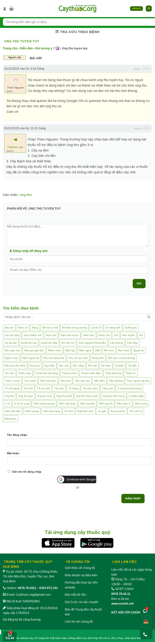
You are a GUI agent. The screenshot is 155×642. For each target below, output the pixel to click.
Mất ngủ (70, 350)
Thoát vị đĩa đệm (91, 373)
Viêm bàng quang (44, 403)
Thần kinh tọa (113, 373)
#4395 (146, 128)
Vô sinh (68, 411)
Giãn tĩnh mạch (69, 335)
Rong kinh (98, 357)
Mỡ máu (109, 350)
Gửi (139, 283)
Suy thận (49, 365)
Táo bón (59, 388)
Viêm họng (140, 403)
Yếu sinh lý (135, 411)
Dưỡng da (131, 327)
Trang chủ (10, 48)
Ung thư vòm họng (113, 395)
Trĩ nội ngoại (12, 388)
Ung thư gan (25, 395)
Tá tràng (73, 388)
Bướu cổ (23, 327)
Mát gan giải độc (34, 350)
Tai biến (119, 365)
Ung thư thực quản (87, 395)
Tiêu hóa (65, 380)
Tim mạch (30, 380)
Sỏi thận (106, 365)
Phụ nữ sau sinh (78, 357)
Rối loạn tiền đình (15, 365)
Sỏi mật (92, 365)
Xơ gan (102, 411)
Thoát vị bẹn (69, 373)
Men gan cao (12, 350)
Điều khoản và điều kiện (81, 575)
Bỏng (35, 327)
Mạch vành (54, 350)
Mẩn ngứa (85, 350)
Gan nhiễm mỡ (33, 335)
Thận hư (131, 373)
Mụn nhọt (123, 350)
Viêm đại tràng (51, 411)
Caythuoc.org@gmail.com (33, 594)
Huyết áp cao (29, 342)
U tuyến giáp (136, 395)
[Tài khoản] (5, 8)
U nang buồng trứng (129, 388)
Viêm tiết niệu (13, 411)
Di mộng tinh (113, 327)
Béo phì (9, 327)
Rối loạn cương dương (121, 357)
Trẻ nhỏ (28, 388)
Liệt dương (116, 342)
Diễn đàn (26, 48)
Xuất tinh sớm (85, 411)
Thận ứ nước (12, 380)
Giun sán (51, 335)
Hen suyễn (128, 335)
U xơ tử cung (21, 403)
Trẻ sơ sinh (43, 388)
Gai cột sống (12, 335)
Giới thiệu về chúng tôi (80, 567)
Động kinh (11, 418)
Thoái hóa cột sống (46, 373)
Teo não (9, 373)
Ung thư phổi (64, 395)
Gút (116, 335)
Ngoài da (138, 350)
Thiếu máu (24, 373)
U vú (7, 403)
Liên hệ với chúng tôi (79, 621)
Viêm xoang (32, 411)
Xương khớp (117, 411)
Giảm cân (104, 335)
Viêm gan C (123, 403)
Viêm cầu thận (67, 403)
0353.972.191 (48, 588)
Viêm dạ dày (87, 403)
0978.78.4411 (27, 588)
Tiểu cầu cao (82, 380)
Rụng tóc (34, 365)
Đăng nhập (133, 498)
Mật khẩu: (13, 453)
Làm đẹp (132, 342)
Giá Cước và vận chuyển (81, 602)
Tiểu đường (116, 380)
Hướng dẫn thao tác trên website (81, 585)
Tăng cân (107, 388)
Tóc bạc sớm (90, 388)
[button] (11, 8)
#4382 (146, 68)
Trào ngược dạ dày (138, 380)
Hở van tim (67, 342)
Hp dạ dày (11, 342)
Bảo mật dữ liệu (75, 594)
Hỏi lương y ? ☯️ (47, 48)
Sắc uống (78, 365)
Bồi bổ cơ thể (50, 327)
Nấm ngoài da (30, 357)
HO (141, 335)
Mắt (97, 350)
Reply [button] (137, 69)
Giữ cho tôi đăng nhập (26, 471)
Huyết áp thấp (49, 342)
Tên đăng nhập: (17, 434)
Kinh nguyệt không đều (92, 342)
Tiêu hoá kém (48, 380)
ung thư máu (44, 395)
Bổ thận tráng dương (74, 327)
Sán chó (64, 365)
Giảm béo (88, 335)
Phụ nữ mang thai (53, 357)
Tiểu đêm (99, 380)
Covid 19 (96, 327)
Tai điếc (132, 365)
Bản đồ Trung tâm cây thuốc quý (83, 612)
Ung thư (25, 195)
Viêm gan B (105, 403)
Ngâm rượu (11, 357)
